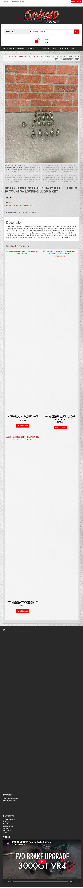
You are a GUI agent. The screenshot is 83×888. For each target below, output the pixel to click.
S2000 (54, 49)
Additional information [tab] (29, 212)
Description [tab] (11, 212)
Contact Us (7, 1)
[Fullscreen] (78, 881)
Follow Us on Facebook (11, 5)
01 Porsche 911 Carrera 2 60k (27, 57)
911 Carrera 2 (44, 49)
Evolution (20, 49)
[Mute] (75, 881)
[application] (42, 861)
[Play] (6, 881)
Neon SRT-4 (64, 49)
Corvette (31, 49)
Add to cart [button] (24, 426)
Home (11, 57)
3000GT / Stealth (8, 49)
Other (73, 49)
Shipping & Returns (18, 1)
